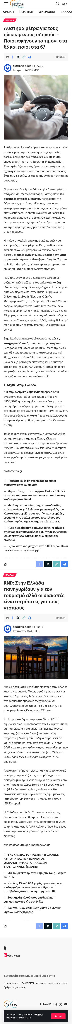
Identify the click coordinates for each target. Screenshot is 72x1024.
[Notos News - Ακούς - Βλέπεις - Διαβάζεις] (17, 4)
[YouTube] (65, 1004)
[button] (58, 1016)
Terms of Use (24, 1017)
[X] (60, 1004)
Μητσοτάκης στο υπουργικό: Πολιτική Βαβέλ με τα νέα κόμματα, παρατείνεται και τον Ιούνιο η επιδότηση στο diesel (34, 495)
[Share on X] (18, 57)
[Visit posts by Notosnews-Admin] (7, 68)
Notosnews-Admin (22, 65)
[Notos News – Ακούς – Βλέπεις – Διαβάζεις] (10, 1004)
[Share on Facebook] (12, 57)
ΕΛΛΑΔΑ (10, 20)
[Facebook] (56, 1004)
